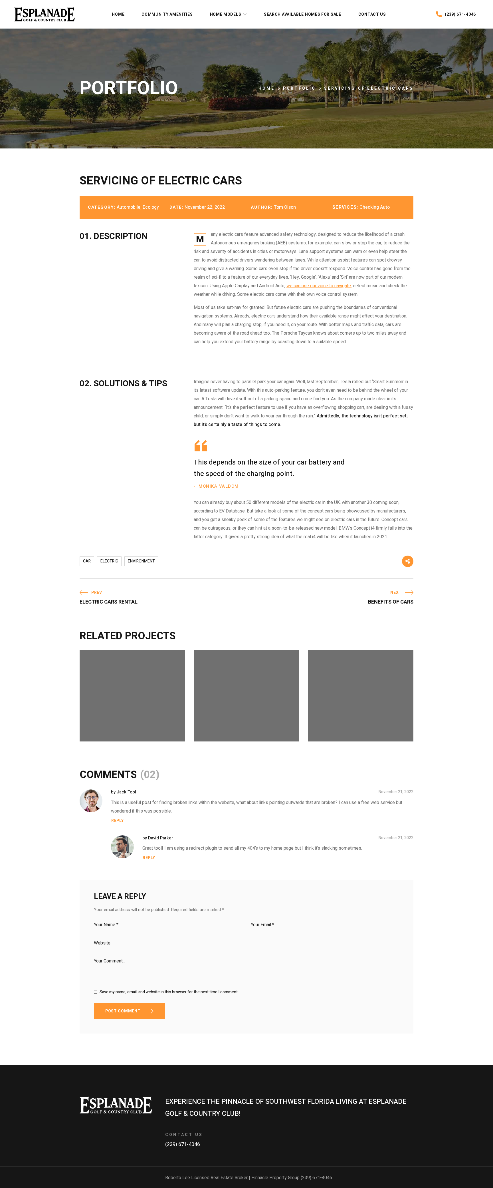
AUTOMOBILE (221, 727)
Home (266, 88)
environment (141, 561)
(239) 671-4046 (182, 1144)
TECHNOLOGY (256, 727)
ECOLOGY (102, 727)
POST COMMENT (122, 1011)
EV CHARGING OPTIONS (352, 719)
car (87, 561)
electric (109, 561)
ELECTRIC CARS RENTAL (124, 719)
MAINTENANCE (134, 727)
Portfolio (299, 88)
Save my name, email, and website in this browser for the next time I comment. (169, 992)
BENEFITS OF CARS (232, 719)
